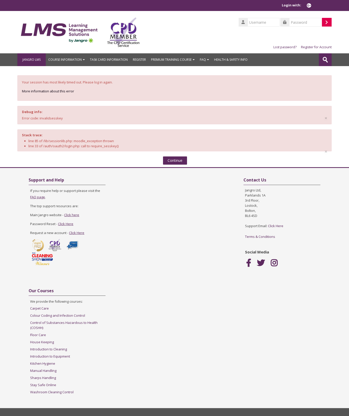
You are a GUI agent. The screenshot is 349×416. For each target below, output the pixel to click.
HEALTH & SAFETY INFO (231, 59)
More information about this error (48, 91)
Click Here (65, 224)
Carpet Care (39, 308)
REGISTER (139, 59)
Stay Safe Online (43, 385)
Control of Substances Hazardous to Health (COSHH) (64, 325)
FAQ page (37, 197)
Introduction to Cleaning (48, 349)
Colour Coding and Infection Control (57, 315)
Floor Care (38, 335)
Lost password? (285, 47)
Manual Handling (43, 370)
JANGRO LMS (31, 59)
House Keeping (42, 342)
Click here (71, 215)
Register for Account (316, 47)
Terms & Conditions (260, 236)
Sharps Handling (43, 377)
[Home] (59, 31)
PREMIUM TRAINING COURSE (171, 59)
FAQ (203, 59)
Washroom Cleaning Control (52, 392)
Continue (175, 160)
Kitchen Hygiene (42, 363)
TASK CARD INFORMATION (109, 59)
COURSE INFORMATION (65, 59)
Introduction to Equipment (50, 356)
